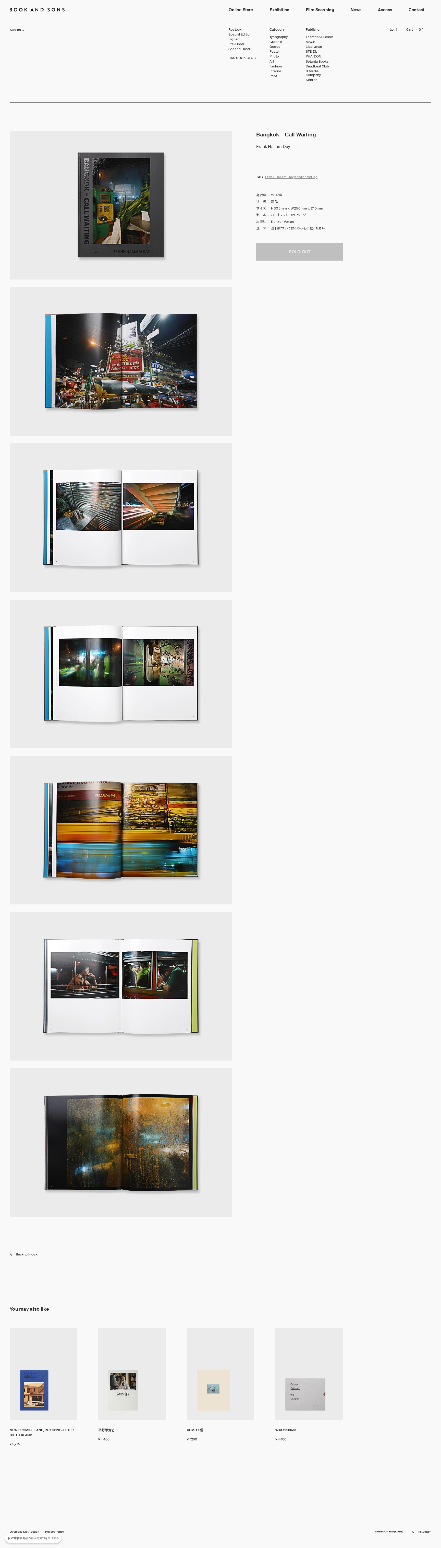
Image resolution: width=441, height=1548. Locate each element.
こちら (298, 228)
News (356, 10)
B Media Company (313, 73)
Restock (234, 30)
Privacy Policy (54, 1531)
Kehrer (311, 80)
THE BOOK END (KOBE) (389, 1531)
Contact (416, 10)
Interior (275, 71)
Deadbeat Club (317, 66)
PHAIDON (313, 56)
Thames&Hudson (319, 37)
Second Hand (239, 49)
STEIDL (311, 52)
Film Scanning (320, 10)
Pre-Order (236, 44)
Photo (274, 56)
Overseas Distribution (24, 1531)
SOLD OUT (300, 251)
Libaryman (314, 47)
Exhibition (280, 10)
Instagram (424, 1531)
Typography (279, 37)
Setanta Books (317, 62)
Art (272, 62)
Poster (275, 52)
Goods (275, 47)
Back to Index (27, 1254)
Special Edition (240, 34)
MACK (311, 42)
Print (273, 76)
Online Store (241, 10)
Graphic (276, 42)
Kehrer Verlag (305, 177)
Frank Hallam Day (279, 177)
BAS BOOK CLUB (242, 58)
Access (385, 10)
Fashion (276, 66)
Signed (234, 39)
